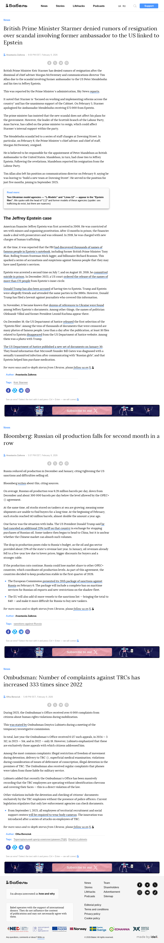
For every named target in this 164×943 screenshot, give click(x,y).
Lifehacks (79, 6)
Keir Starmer (21, 382)
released (68, 321)
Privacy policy (92, 913)
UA (119, 6)
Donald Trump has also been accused (27, 288)
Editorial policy (92, 905)
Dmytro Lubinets (77, 839)
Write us (41, 937)
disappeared (34, 334)
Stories (60, 6)
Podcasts (99, 6)
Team (107, 883)
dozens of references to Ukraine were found (76, 305)
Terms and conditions (96, 909)
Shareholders (111, 887)
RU (124, 6)
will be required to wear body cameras (53, 814)
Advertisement (112, 891)
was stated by (18, 724)
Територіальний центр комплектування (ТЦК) (40, 839)
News (44, 6)
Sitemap (108, 896)
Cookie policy (92, 918)
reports (94, 91)
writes (22, 483)
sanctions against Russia (28, 623)
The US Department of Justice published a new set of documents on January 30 (53, 346)
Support (149, 5)
